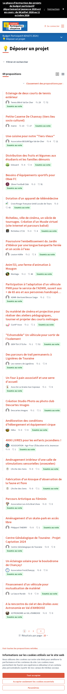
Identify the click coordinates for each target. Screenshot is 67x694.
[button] (57, 73)
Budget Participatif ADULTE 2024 (20, 35)
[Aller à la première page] (25, 26)
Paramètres (33, 687)
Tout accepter (33, 675)
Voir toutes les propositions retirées (20, 648)
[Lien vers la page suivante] (40, 631)
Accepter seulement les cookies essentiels (33, 681)
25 (44, 635)
